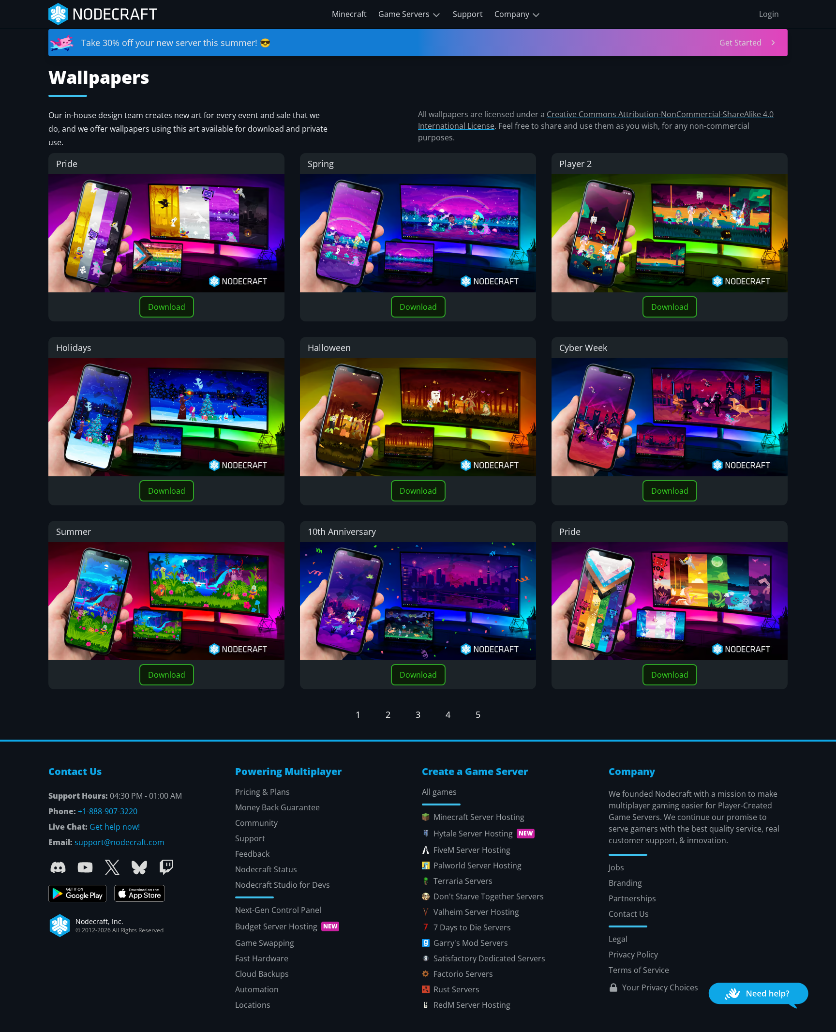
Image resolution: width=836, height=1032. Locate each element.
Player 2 (575, 163)
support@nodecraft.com (119, 842)
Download (166, 307)
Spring (321, 163)
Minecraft (349, 14)
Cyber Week (583, 347)
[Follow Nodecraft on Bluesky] (139, 867)
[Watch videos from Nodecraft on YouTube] (85, 867)
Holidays (73, 347)
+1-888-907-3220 (107, 811)
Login (769, 14)
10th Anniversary (342, 531)
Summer (73, 531)
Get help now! (115, 826)
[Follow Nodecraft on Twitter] (112, 867)
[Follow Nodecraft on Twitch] (166, 867)
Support (468, 14)
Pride (66, 163)
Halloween (329, 347)
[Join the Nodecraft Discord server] (58, 867)
